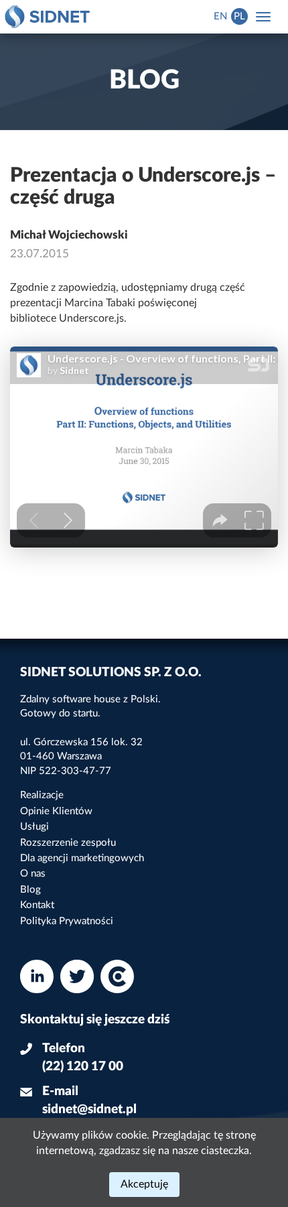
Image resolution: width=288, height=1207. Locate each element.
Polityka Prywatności (66, 921)
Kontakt (37, 905)
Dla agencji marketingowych (82, 858)
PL (239, 16)
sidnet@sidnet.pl (89, 1109)
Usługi (34, 827)
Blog (30, 890)
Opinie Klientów (56, 811)
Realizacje (42, 795)
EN (220, 16)
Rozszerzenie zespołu (68, 843)
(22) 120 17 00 (82, 1066)
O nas (33, 874)
